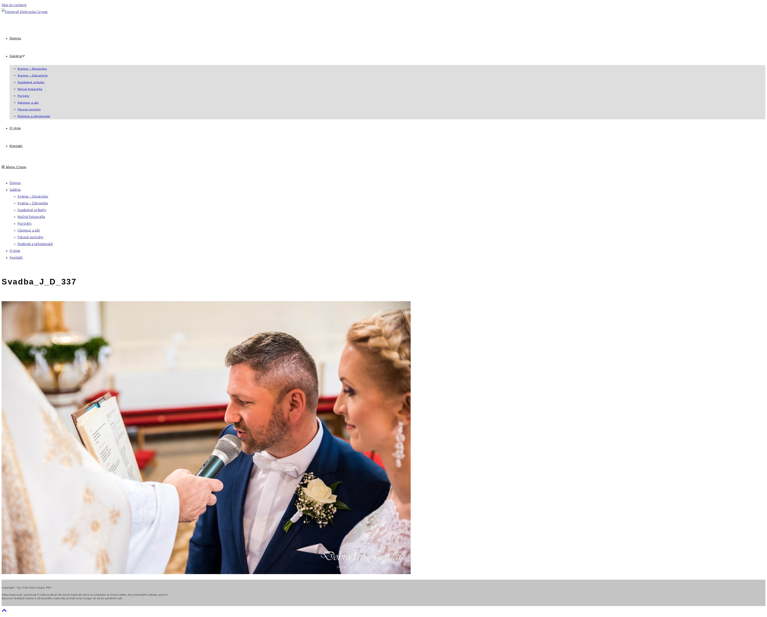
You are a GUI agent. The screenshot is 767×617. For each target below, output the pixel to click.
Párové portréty (31, 237)
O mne (15, 251)
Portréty (25, 223)
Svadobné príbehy (32, 210)
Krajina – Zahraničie (33, 203)
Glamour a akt (29, 230)
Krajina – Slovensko (33, 196)
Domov (15, 183)
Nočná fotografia (31, 217)
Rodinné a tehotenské (35, 244)
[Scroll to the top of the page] (4, 610)
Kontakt (16, 257)
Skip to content (14, 5)
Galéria (15, 189)
